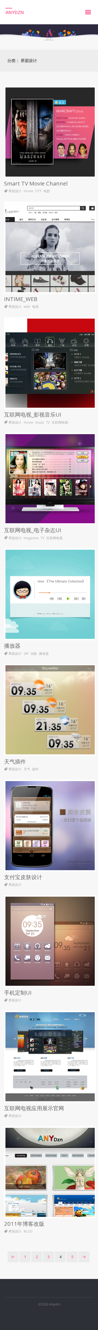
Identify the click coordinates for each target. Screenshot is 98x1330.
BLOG (28, 1231)
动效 (33, 653)
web (27, 306)
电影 (47, 191)
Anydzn (14, 12)
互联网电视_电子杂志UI (32, 530)
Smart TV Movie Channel (36, 183)
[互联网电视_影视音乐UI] (50, 363)
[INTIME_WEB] (50, 247)
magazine (31, 538)
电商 (35, 306)
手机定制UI (18, 992)
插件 (35, 769)
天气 (27, 769)
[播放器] (50, 594)
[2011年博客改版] (50, 1172)
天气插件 (15, 761)
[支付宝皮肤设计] (50, 825)
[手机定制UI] (50, 941)
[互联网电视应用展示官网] (50, 1056)
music (39, 422)
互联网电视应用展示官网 (34, 1108)
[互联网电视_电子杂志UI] (50, 478)
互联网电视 (60, 422)
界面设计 (15, 191)
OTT (38, 191)
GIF (26, 653)
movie (28, 191)
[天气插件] (50, 709)
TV (48, 422)
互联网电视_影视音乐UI (32, 414)
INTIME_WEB (20, 299)
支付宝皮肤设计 (23, 877)
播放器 (12, 645)
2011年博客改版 (24, 1223)
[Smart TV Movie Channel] (50, 132)
